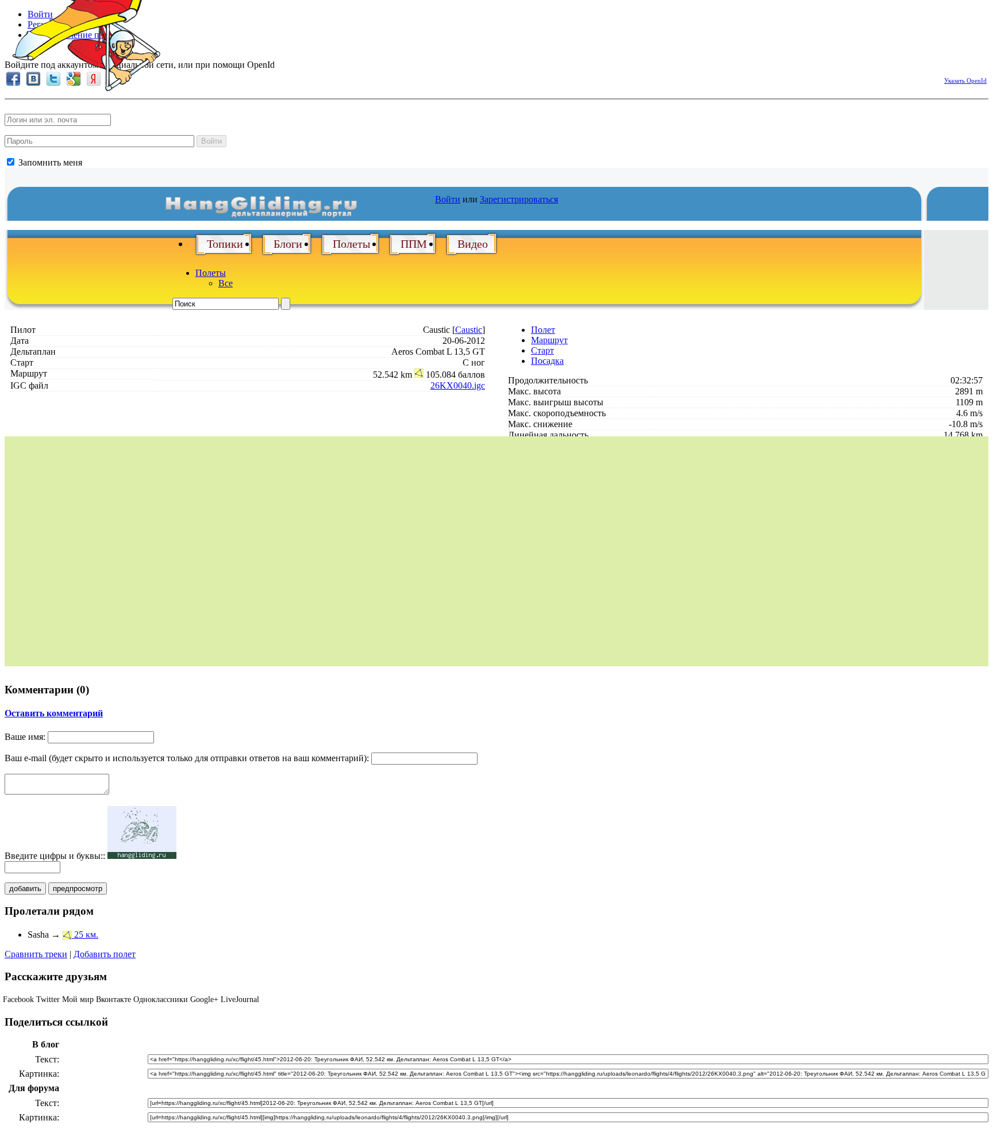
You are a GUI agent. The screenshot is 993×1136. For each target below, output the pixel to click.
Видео (472, 243)
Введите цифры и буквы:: (55, 856)
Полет (543, 330)
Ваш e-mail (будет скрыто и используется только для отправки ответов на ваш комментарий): (187, 758)
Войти (211, 141)
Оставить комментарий (54, 713)
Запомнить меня (49, 162)
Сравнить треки (36, 954)
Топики (225, 243)
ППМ (414, 243)
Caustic (468, 330)
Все (225, 283)
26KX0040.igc (457, 385)
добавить (25, 888)
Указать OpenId (965, 80)
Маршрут (549, 340)
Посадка (547, 361)
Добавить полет (105, 954)
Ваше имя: (25, 737)
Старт (542, 350)
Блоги (288, 243)
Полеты (351, 243)
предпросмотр (77, 888)
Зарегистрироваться (519, 199)
